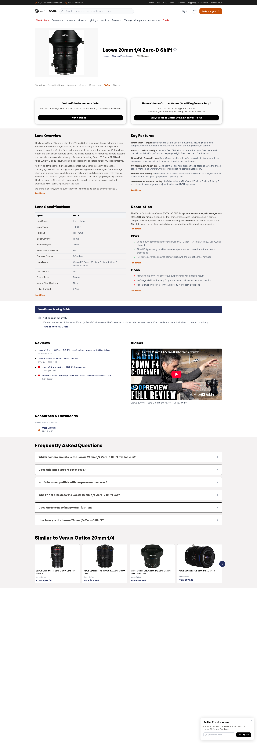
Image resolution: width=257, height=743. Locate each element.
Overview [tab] (40, 85)
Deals (166, 20)
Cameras (56, 20)
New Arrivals (42, 20)
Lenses (69, 20)
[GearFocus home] (46, 11)
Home (106, 56)
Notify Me (244, 734)
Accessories (154, 20)
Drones (115, 20)
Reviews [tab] (71, 85)
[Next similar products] (222, 564)
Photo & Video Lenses (122, 56)
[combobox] (96, 11)
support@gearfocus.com (198, 2)
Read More (40, 193)
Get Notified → (80, 117)
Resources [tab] (95, 85)
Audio (104, 20)
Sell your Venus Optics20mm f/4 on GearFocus (176, 117)
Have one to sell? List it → (56, 326)
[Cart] (194, 11)
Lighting (92, 20)
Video (81, 20)
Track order (181, 2)
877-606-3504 (216, 2)
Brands (151, 2)
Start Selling (162, 2)
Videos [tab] (82, 85)
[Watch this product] (175, 50)
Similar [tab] (117, 85)
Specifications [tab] (56, 85)
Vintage (128, 20)
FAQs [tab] (107, 85)
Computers (140, 20)
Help (172, 2)
